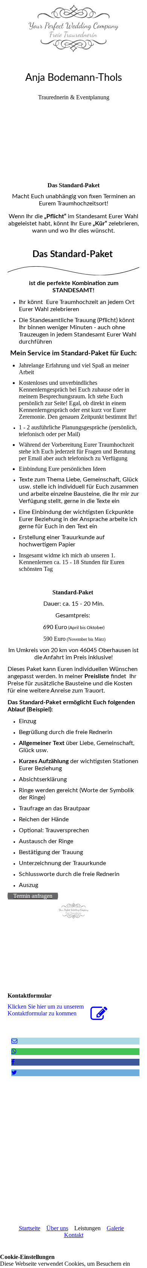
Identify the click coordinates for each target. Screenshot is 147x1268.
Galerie (115, 1228)
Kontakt (73, 1235)
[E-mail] (14, 1041)
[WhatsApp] (14, 1051)
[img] (73, 28)
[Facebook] (13, 1062)
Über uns (57, 1228)
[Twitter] (14, 1072)
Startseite (29, 1228)
